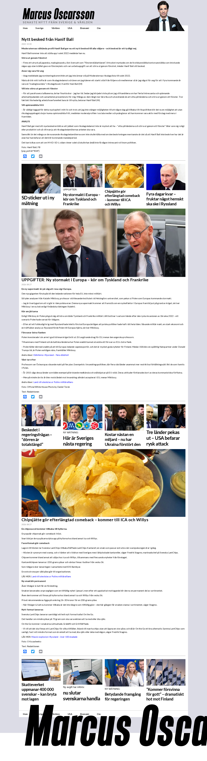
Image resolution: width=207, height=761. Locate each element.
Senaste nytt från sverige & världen (58, 22)
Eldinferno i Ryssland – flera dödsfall (51, 355)
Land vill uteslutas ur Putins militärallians (53, 382)
